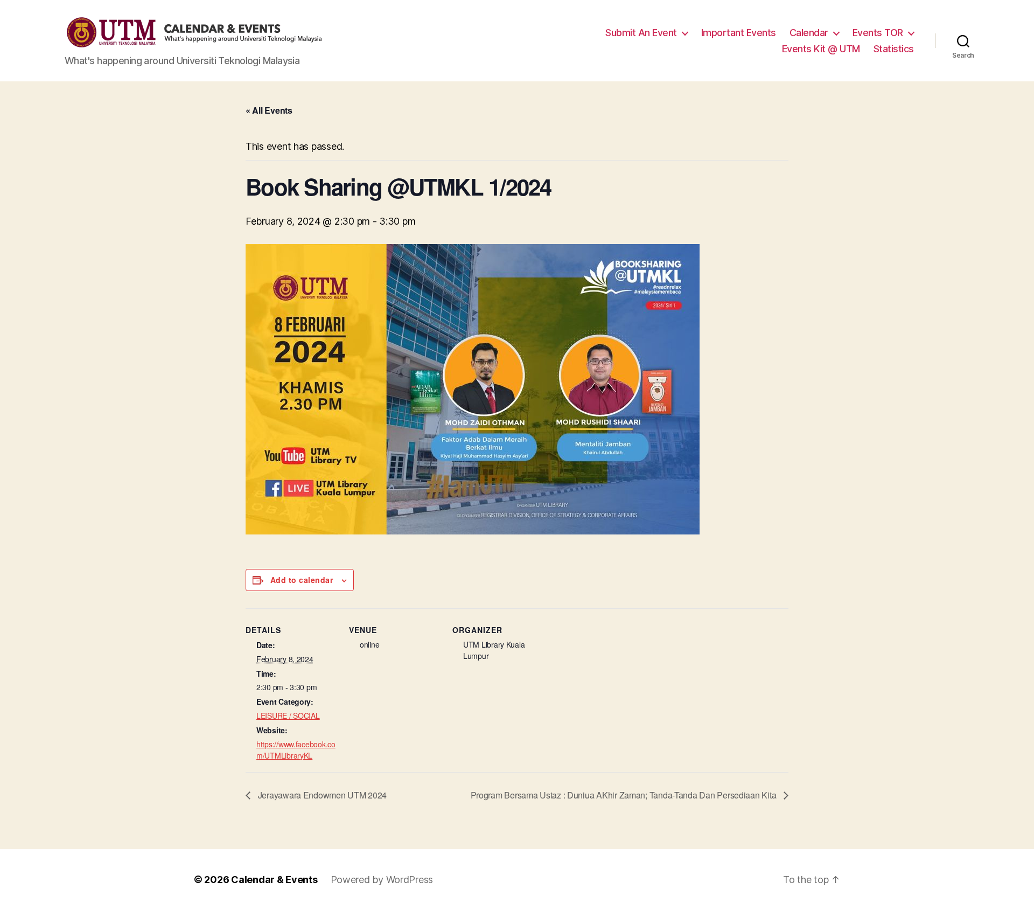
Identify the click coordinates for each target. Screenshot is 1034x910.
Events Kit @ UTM (821, 48)
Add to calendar (301, 579)
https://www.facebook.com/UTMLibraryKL (296, 750)
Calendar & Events (274, 879)
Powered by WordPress (382, 879)
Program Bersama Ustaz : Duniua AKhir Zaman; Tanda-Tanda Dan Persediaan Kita (624, 795)
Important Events (738, 32)
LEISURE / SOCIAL (288, 715)
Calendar (809, 32)
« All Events (269, 110)
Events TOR (878, 32)
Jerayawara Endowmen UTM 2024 (321, 795)
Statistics (894, 48)
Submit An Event (641, 32)
